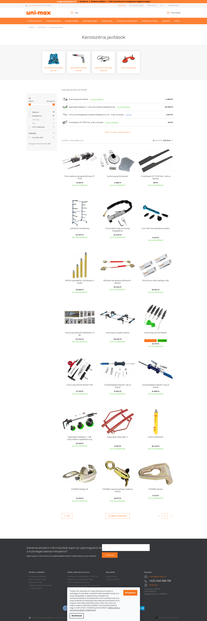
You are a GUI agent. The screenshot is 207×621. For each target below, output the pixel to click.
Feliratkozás (109, 555)
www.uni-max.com (113, 579)
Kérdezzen (153, 585)
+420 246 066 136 (34, 5)
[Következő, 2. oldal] (165, 516)
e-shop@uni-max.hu (157, 576)
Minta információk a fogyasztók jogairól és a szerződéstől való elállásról (83, 586)
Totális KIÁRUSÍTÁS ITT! (66, 1)
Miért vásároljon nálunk (37, 579)
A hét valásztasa (43, 127)
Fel (68, 516)
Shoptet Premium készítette (168, 618)
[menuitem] (35, 21)
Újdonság (43, 120)
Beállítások (77, 616)
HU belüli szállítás (35, 588)
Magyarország (111, 576)
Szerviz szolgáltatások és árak (78, 582)
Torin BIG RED (43, 138)
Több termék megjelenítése (117, 132)
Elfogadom (130, 593)
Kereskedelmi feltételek (38, 576)
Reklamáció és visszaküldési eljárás (80, 579)
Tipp (43, 123)
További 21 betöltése (117, 516)
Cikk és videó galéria (136, 5)
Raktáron (43, 112)
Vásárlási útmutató (36, 582)
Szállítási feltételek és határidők (40, 585)
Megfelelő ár (43, 116)
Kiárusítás (121, 5)
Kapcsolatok (152, 5)
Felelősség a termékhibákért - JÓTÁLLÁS (82, 576)
